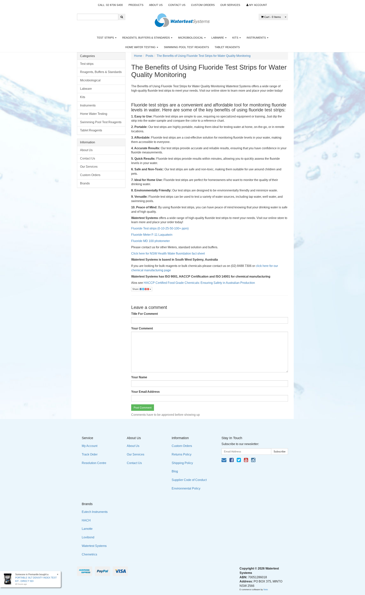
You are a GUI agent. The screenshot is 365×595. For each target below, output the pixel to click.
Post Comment (143, 407)
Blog (175, 471)
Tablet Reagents (227, 47)
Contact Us (176, 4)
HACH (86, 520)
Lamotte (87, 528)
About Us (156, 4)
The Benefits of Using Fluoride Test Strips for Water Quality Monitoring (204, 55)
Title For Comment (144, 313)
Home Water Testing (140, 47)
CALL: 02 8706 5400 (110, 4)
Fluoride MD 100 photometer (151, 241)
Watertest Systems (94, 545)
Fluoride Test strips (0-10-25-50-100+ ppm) (160, 228)
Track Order (90, 454)
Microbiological (191, 37)
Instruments (257, 37)
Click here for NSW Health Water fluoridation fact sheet (168, 253)
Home (138, 55)
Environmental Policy (186, 488)
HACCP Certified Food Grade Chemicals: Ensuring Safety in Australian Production (199, 282)
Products (136, 4)
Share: (136, 289)
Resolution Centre (94, 463)
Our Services (230, 4)
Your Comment (142, 328)
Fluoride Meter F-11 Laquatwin (151, 234)
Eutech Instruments (95, 511)
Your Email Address (145, 391)
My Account (89, 445)
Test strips (106, 37)
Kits (235, 37)
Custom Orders (203, 4)
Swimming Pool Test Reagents (186, 47)
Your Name (139, 377)
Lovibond (88, 537)
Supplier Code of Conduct (189, 480)
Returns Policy (181, 454)
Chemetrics (89, 554)
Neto (265, 589)
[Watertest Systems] (182, 19)
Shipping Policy (182, 463)
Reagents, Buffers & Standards (146, 37)
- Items (272, 16)
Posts (149, 55)
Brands (85, 183)
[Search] (121, 17)
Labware (218, 37)
